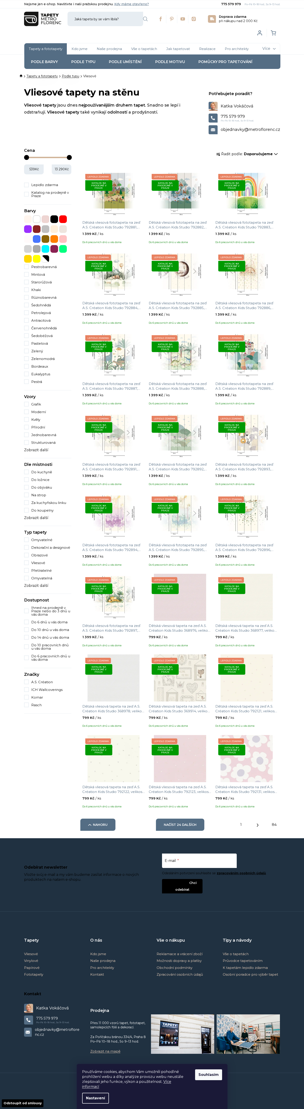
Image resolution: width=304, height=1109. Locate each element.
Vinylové (31, 961)
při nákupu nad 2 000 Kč (238, 19)
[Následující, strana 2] (257, 824)
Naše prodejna (102, 961)
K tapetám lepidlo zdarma (245, 968)
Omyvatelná (41, 578)
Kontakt (97, 974)
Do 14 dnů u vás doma (50, 637)
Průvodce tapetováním (243, 961)
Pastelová (39, 343)
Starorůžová (41, 282)
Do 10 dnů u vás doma (50, 629)
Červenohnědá (44, 328)
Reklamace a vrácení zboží (180, 954)
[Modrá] (37, 239)
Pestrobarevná (44, 267)
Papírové (32, 968)
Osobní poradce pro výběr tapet (250, 974)
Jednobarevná (43, 435)
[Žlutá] (37, 259)
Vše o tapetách (236, 954)
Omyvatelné (41, 540)
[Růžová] (63, 239)
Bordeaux (39, 366)
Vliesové (38, 563)
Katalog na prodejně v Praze (50, 194)
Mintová (38, 274)
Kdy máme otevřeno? (131, 4)
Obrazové (39, 555)
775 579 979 (231, 4)
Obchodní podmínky (174, 968)
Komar (37, 697)
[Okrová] (45, 239)
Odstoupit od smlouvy (23, 1103)
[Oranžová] (54, 239)
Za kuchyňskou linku (48, 502)
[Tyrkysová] (45, 249)
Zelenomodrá (43, 358)
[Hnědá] (37, 229)
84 (274, 824)
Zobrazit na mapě (105, 1051)
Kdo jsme (98, 954)
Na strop (38, 495)
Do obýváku (41, 487)
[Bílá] (37, 219)
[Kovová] (45, 229)
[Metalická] (28, 239)
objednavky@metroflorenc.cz (250, 129)
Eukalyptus (40, 374)
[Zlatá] (28, 259)
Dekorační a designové (50, 547)
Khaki (36, 289)
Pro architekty (102, 968)
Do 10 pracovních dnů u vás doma (50, 646)
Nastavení (95, 1098)
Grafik (36, 404)
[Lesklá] (63, 229)
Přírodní (38, 427)
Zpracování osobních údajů (180, 974)
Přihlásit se (178, 883)
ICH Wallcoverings (47, 689)
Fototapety (33, 974)
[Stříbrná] (28, 249)
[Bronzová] (45, 219)
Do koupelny (42, 510)
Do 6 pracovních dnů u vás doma (50, 657)
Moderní (38, 412)
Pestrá (36, 381)
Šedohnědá (41, 305)
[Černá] (54, 219)
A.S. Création (42, 682)
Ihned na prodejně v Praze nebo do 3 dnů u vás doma (50, 611)
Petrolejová (41, 312)
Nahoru (100, 825)
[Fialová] (28, 229)
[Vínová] (54, 249)
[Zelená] (63, 249)
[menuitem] (45, 49)
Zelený (37, 351)
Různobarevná (43, 297)
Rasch (37, 705)
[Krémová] (54, 229)
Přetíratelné (41, 570)
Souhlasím (208, 1075)
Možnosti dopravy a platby (179, 961)
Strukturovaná (43, 442)
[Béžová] (28, 219)
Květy (35, 419)
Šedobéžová (42, 335)
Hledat (145, 19)
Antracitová (41, 320)
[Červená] (63, 219)
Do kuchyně (41, 472)
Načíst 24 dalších (180, 825)
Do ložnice (40, 479)
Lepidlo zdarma (44, 185)
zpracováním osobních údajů (241, 873)
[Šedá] (37, 249)
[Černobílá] (45, 259)
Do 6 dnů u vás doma (49, 622)
